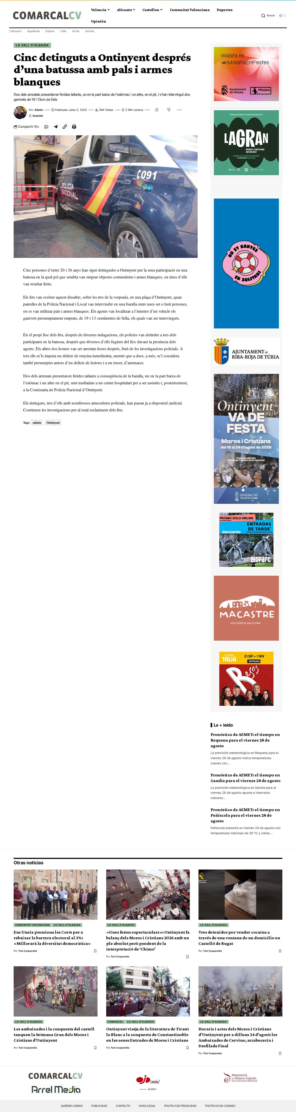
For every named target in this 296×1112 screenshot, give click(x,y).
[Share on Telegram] (55, 126)
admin (38, 110)
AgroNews (33, 31)
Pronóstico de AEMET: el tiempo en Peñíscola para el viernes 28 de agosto (245, 815)
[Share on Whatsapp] (46, 126)
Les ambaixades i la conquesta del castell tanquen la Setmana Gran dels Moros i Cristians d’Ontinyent (54, 1034)
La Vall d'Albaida (32, 45)
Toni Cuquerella (27, 950)
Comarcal (115, 1021)
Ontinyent (53, 422)
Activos (89, 31)
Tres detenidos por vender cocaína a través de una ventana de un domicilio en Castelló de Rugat (239, 937)
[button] (268, 15)
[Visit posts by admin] (20, 112)
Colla (63, 31)
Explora (50, 31)
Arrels (76, 31)
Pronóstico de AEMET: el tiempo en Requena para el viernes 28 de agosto (245, 740)
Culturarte (15, 31)
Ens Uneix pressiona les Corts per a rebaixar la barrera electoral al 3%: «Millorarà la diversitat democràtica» (52, 937)
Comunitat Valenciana (32, 924)
